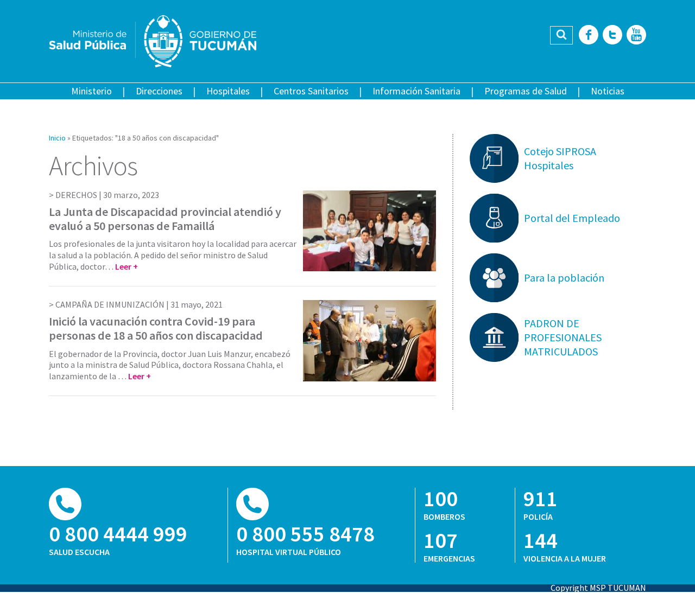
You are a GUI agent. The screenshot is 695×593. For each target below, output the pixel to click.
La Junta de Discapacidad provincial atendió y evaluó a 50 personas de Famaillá (165, 218)
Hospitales (228, 91)
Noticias (607, 91)
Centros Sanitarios (311, 91)
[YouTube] (636, 35)
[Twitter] (612, 35)
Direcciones (159, 91)
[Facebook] (588, 35)
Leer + (126, 266)
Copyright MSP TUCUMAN (598, 587)
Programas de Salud (525, 91)
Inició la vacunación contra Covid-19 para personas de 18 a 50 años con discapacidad (156, 328)
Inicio (57, 138)
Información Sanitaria (416, 91)
